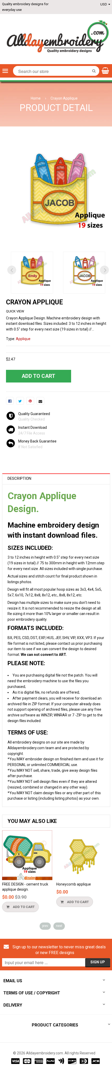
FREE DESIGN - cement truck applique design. (25, 886)
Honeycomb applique (73, 884)
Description (19, 478)
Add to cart (23, 907)
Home (36, 98)
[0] (10, 401)
